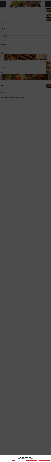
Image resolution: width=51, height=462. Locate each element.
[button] (50, 456)
